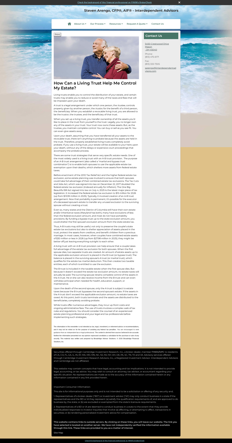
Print (57, 34)
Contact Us (157, 24)
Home (69, 24)
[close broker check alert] (179, 2)
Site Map (58, 432)
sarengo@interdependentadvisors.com (160, 69)
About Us (79, 24)
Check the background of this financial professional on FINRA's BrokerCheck (114, 2)
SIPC (161, 352)
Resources (115, 24)
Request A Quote (136, 24)
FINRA (155, 352)
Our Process (97, 24)
